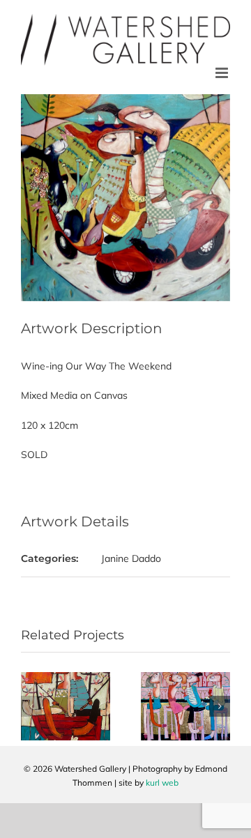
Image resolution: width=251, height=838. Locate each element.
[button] (31, 706)
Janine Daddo (131, 558)
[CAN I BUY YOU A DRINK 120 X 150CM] (185, 678)
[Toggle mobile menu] (222, 73)
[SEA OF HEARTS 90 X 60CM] (65, 678)
